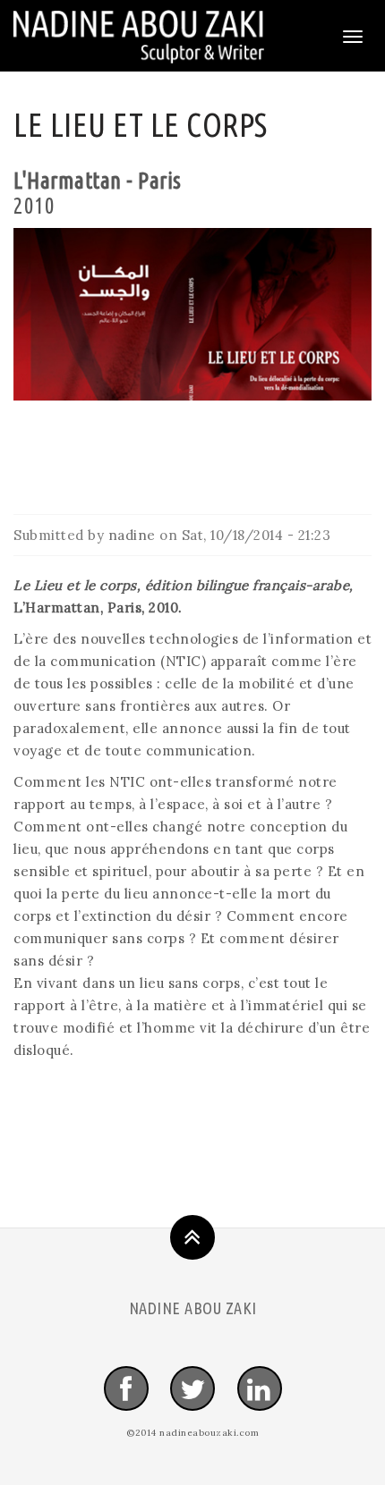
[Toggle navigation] (353, 36)
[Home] (139, 36)
